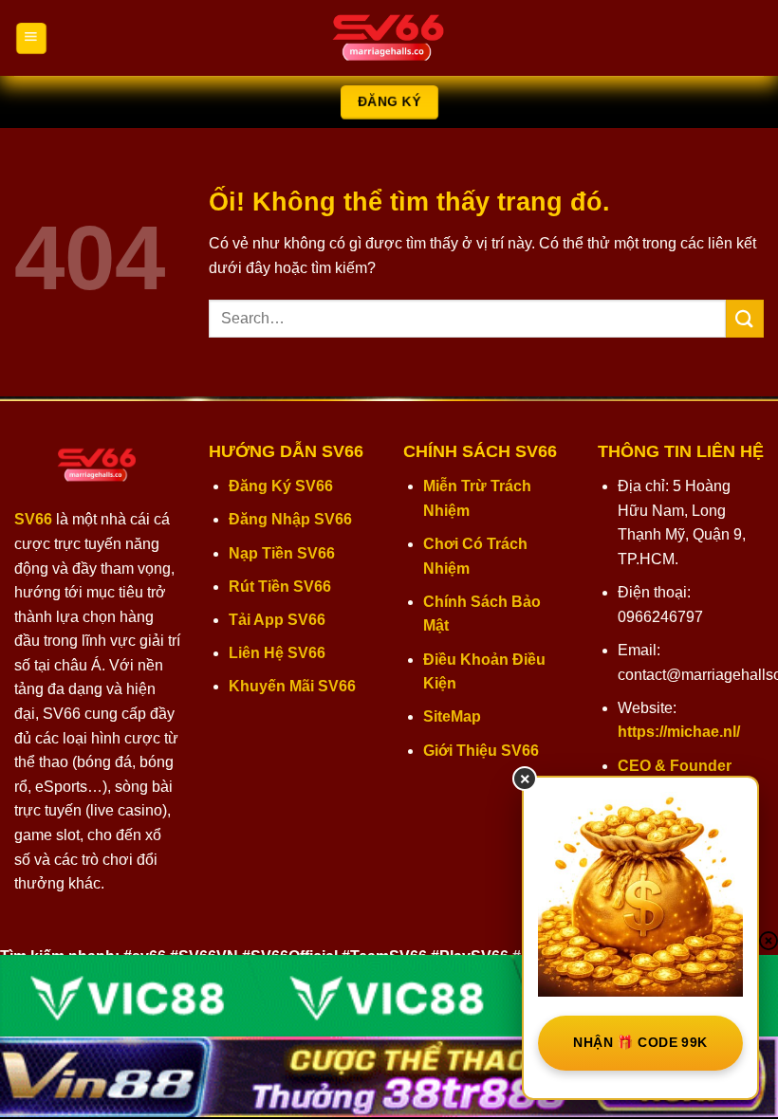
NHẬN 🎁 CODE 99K (640, 1042)
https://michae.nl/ (679, 732)
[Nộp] (745, 318)
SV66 (33, 519)
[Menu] (30, 38)
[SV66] (389, 38)
